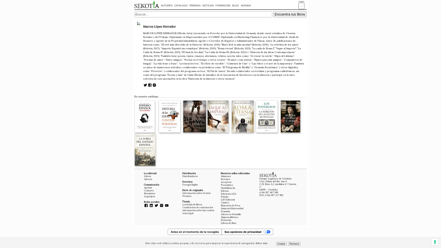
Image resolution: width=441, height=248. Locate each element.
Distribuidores (190, 176)
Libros (147, 176)
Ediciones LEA (228, 193)
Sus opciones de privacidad (242, 232)
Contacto (149, 190)
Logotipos (149, 196)
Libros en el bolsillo (231, 214)
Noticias (208, 5)
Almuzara (226, 176)
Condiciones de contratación (197, 207)
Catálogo (181, 5)
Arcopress (226, 182)
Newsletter (149, 193)
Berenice (225, 179)
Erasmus (225, 211)
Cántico (225, 202)
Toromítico (227, 185)
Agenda (246, 5)
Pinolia (224, 196)
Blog (235, 5)
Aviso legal (187, 213)
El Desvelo (226, 220)
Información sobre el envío (196, 193)
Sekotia (225, 190)
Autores (166, 5)
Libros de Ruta (228, 223)
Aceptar (281, 243)
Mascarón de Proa (230, 205)
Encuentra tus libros (290, 14)
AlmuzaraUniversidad (232, 208)
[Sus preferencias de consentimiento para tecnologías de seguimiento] (435, 242)
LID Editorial (228, 199)
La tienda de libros (192, 204)
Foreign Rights (190, 184)
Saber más (261, 243)
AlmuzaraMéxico (229, 217)
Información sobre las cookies (198, 210)
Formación (223, 5)
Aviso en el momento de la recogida (195, 232)
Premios (195, 5)
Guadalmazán (228, 188)
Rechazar (294, 243)
